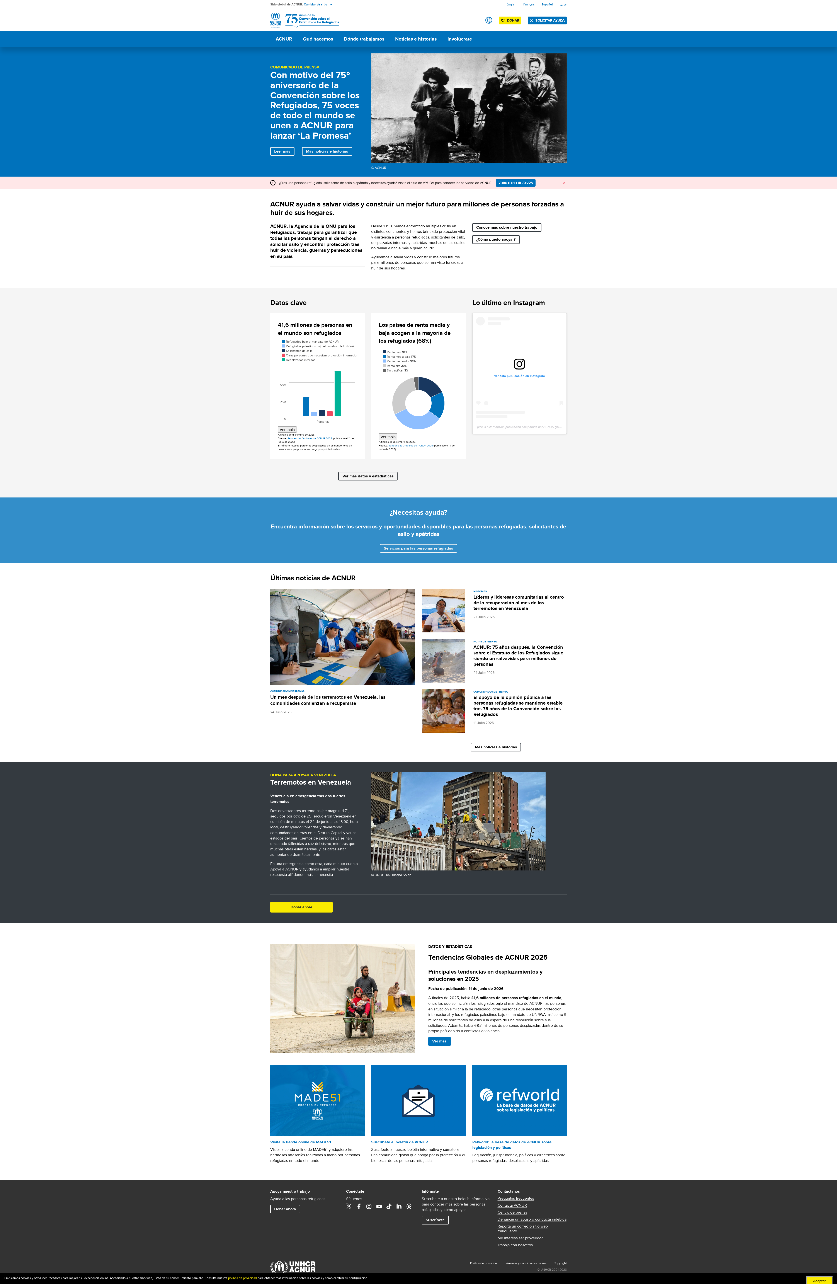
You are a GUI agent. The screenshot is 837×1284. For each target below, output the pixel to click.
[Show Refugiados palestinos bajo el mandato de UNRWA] (315, 346)
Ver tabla (287, 429)
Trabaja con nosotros (515, 1245)
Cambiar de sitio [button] (315, 4)
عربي (563, 4)
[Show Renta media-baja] (399, 356)
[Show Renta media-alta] (399, 361)
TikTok (389, 1206)
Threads (409, 1206)
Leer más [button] (282, 151)
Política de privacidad (484, 1263)
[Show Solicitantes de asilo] (296, 351)
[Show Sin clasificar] (395, 370)
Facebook (359, 1206)
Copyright (560, 1263)
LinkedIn (399, 1206)
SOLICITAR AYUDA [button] (550, 20)
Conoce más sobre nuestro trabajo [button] (506, 227)
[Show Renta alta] (394, 366)
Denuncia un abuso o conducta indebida (532, 1219)
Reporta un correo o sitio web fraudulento (523, 1228)
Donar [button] (513, 20)
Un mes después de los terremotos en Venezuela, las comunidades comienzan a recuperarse (327, 700)
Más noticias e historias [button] (327, 151)
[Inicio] (300, 20)
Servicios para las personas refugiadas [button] (418, 548)
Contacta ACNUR (512, 1205)
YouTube (379, 1206)
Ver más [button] (439, 1041)
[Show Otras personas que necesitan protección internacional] (317, 355)
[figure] (317, 386)
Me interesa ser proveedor (520, 1238)
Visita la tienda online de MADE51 (300, 1142)
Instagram (369, 1206)
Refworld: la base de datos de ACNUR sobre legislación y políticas (511, 1144)
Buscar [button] (475, 20)
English (511, 4)
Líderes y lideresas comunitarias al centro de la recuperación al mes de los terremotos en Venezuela (518, 602)
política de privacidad (242, 1278)
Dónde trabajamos (364, 39)
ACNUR (284, 39)
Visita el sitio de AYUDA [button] (515, 183)
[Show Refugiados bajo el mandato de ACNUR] (308, 341)
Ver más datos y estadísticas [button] (368, 476)
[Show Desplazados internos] (297, 360)
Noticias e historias (416, 39)
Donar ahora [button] (301, 907)
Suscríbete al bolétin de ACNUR (399, 1142)
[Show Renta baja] (395, 352)
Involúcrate (459, 39)
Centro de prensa (512, 1212)
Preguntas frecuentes (516, 1198)
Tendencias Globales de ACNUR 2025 (310, 438)
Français (529, 4)
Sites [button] (488, 20)
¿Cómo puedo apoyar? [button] (495, 239)
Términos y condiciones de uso (526, 1263)
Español (547, 4)
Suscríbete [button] (435, 1220)
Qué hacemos (318, 39)
